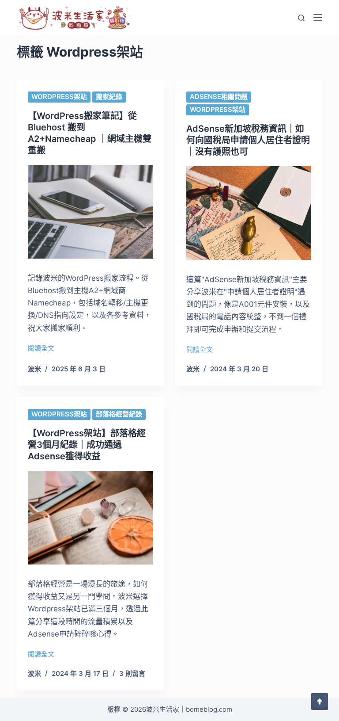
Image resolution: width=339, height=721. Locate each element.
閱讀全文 (41, 349)
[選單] (317, 17)
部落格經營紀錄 (119, 414)
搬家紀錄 (109, 96)
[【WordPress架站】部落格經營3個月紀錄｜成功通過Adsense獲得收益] (90, 518)
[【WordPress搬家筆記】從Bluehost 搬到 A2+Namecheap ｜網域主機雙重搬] (90, 212)
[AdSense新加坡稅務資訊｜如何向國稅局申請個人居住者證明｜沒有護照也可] (248, 213)
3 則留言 (132, 673)
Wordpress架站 (59, 96)
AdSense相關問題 (219, 96)
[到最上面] (319, 701)
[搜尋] (301, 18)
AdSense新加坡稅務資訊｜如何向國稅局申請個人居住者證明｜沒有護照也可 (248, 140)
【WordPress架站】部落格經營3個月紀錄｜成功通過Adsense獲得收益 (87, 445)
